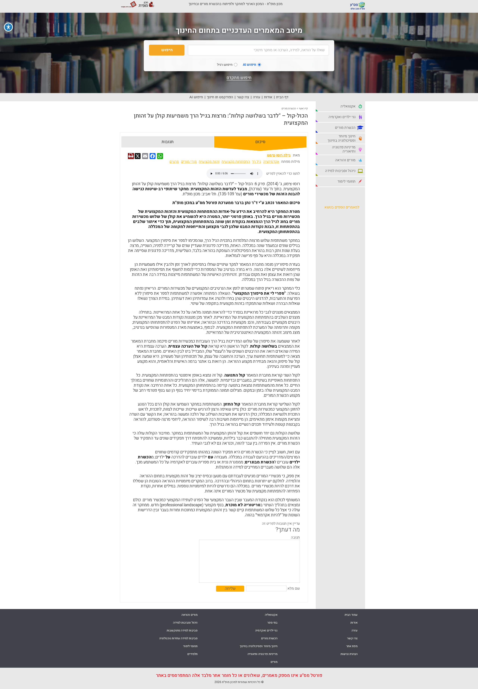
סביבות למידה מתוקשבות (182, 630)
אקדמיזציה (271, 161)
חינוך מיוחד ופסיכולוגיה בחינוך (258, 646)
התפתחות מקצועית (236, 161)
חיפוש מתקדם (239, 77)
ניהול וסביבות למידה (185, 622)
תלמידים (192, 654)
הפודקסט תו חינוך (220, 97)
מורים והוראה (189, 615)
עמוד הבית (351, 615)
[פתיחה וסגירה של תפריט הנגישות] (8, 27)
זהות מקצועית (209, 161)
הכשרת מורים (289, 108)
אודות (268, 97)
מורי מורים (189, 161)
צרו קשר (243, 97)
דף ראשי (303, 108)
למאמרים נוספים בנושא (341, 207)
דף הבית (282, 97)
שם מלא (294, 588)
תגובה (295, 537)
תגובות (168, 142)
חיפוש (167, 50)
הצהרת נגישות (349, 654)
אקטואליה (271, 615)
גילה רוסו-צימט (279, 155)
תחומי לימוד (190, 646)
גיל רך (256, 161)
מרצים (174, 161)
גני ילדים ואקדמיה (266, 630)
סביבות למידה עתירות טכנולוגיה (178, 638)
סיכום (260, 142)
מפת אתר (352, 646)
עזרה (256, 97)
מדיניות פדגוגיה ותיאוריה (262, 654)
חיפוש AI (196, 97)
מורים (274, 662)
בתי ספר (272, 622)
